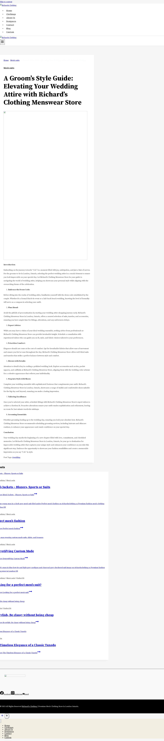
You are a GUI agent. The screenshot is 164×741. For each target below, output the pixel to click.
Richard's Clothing (29, 706)
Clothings (11, 14)
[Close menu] (0, 721)
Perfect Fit (20, 578)
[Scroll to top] (2, 716)
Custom (10, 32)
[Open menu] (2, 42)
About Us (10, 18)
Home (9, 10)
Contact (10, 25)
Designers (11, 21)
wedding (16, 457)
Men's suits (9, 68)
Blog (8, 28)
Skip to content (6, 2)
